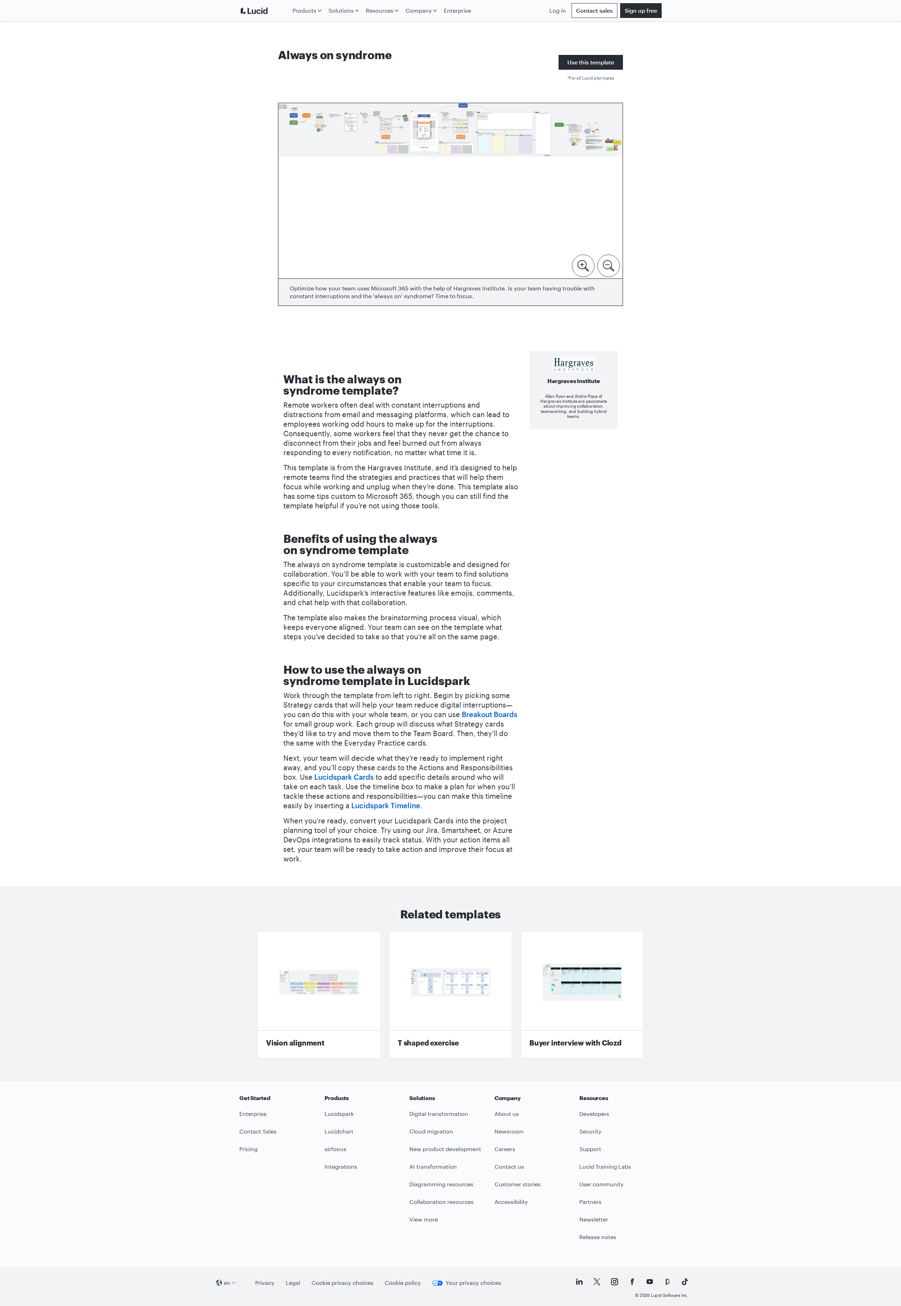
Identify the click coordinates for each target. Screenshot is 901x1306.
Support (590, 1148)
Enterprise (457, 10)
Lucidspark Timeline (385, 805)
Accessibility (511, 1201)
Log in (557, 10)
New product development (445, 1148)
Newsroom (509, 1131)
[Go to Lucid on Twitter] (596, 1281)
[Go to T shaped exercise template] (450, 994)
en (227, 1282)
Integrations (341, 1166)
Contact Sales (258, 1131)
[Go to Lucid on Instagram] (614, 1281)
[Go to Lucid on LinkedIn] (579, 1281)
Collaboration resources (441, 1201)
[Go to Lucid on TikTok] (684, 1281)
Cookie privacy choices (342, 1282)
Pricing (248, 1148)
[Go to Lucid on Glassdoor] (667, 1281)
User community (601, 1184)
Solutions (341, 10)
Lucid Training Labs (605, 1166)
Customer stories (517, 1184)
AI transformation (433, 1166)
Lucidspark (339, 1113)
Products (304, 10)
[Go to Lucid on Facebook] (632, 1281)
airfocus (335, 1148)
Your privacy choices (473, 1282)
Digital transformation (438, 1113)
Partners (590, 1201)
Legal (293, 1282)
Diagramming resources (441, 1184)
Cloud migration (431, 1131)
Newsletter (593, 1219)
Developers (594, 1113)
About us (506, 1113)
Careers (504, 1148)
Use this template (590, 62)
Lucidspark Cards (344, 777)
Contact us (509, 1166)
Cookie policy (403, 1282)
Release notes (597, 1236)
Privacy (265, 1282)
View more (423, 1219)
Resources (379, 10)
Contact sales (594, 10)
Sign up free (641, 10)
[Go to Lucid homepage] (264, 11)
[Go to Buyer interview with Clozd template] (582, 994)
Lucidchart (339, 1131)
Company (418, 10)
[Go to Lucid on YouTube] (649, 1281)
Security (590, 1131)
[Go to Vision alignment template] (319, 994)
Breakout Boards (489, 714)
